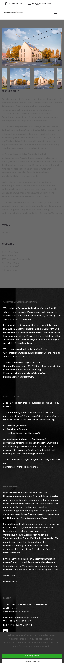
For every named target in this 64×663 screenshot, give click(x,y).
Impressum (9, 575)
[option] (32, 47)
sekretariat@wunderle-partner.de (20, 617)
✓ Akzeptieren (32, 655)
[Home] (13, 12)
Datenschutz (10, 581)
